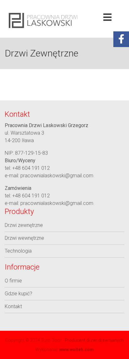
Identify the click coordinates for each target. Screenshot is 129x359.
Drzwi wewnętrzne (24, 238)
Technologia (18, 251)
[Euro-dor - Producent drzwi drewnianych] (43, 20)
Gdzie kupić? (18, 294)
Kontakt (13, 306)
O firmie (13, 281)
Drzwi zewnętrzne (24, 225)
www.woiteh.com (76, 349)
